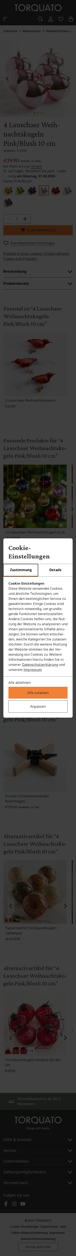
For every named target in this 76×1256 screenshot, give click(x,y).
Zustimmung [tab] (21, 570)
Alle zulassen (38, 692)
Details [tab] (55, 570)
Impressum (32, 669)
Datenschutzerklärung (40, 664)
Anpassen (38, 706)
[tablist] (38, 570)
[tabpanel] (38, 626)
